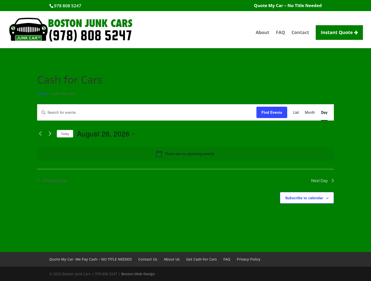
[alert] (185, 154)
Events (42, 93)
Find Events (271, 112)
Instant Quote (337, 32)
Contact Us (147, 259)
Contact (300, 33)
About (262, 33)
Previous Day (55, 180)
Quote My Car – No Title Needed (288, 5)
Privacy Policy (248, 259)
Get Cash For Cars (201, 259)
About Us (172, 259)
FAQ (280, 33)
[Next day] (50, 134)
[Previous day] (40, 134)
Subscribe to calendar (304, 197)
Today (65, 133)
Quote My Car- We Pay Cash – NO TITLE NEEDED (90, 259)
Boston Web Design (138, 273)
